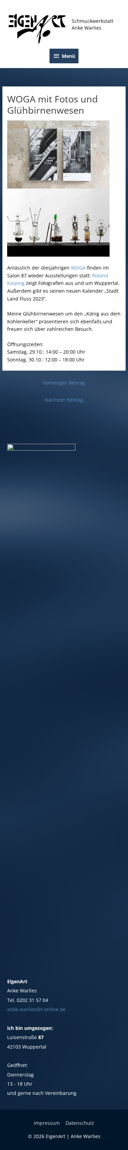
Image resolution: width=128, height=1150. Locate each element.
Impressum (47, 1123)
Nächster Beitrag (64, 399)
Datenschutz (80, 1123)
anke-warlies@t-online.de (36, 1009)
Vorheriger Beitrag (64, 382)
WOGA (78, 267)
